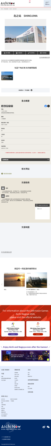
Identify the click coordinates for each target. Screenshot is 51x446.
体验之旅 (16, 383)
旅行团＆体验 (17, 387)
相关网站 (32, 52)
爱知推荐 (16, 372)
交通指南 (20, 52)
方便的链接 (3, 404)
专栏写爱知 (3, 380)
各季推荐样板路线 (33, 380)
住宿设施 (30, 392)
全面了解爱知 (5, 370)
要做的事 (17, 370)
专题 (2, 374)
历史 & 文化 (17, 374)
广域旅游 (12, 400)
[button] (2, 284)
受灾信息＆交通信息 (5, 400)
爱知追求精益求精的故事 (6, 378)
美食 (28, 386)
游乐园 (16, 385)
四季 (28, 374)
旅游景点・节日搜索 (24, 90)
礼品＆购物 (30, 388)
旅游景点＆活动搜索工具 (19, 389)
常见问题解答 (4, 415)
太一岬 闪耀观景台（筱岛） (33, 289)
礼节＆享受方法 (4, 414)
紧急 (2, 402)
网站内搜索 (6, 8)
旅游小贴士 (4, 396)
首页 (2, 8)
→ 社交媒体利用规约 (5, 439)
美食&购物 (31, 384)
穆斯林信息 (3, 412)
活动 (29, 370)
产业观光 (16, 380)
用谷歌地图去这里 (45, 57)
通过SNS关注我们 (13, 399)
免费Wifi (3, 410)
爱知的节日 (30, 376)
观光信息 (3, 408)
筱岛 (5, 289)
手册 (2, 406)
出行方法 (3, 399)
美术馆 (16, 378)
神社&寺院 (17, 376)
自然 (15, 382)
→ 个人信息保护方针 (5, 437)
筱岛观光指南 (8, 173)
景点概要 (8, 52)
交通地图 (44, 52)
